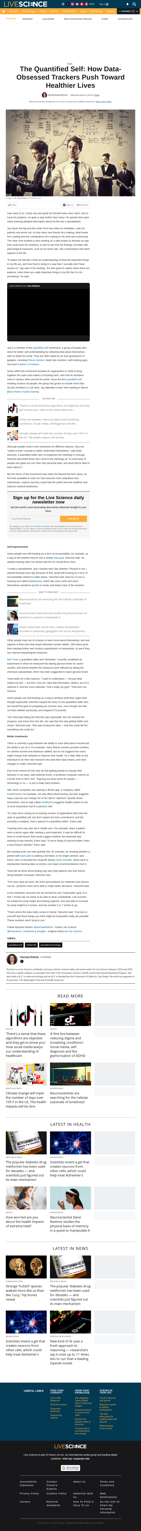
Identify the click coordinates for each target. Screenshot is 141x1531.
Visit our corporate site (75, 1458)
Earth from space (58, 1404)
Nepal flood (27, 19)
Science (55, 11)
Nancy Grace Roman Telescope (78, 19)
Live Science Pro (125, 19)
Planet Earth (69, 11)
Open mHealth (64, 860)
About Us (79, 1481)
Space (83, 11)
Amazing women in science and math (83, 1412)
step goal (59, 557)
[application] (48, 312)
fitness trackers (36, 360)
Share (14, 205)
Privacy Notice (16, 529)
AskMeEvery (35, 581)
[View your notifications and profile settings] (127, 4)
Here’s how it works (104, 102)
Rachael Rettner (59, 94)
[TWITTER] (22, 961)
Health (42, 11)
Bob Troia (12, 659)
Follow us (69, 205)
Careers (25, 1501)
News (96, 95)
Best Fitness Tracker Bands (23, 391)
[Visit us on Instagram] (72, 4)
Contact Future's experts (52, 1485)
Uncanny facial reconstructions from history (82, 1431)
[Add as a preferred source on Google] (70, 1468)
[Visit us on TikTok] (86, 4)
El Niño (105, 19)
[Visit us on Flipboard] (81, 4)
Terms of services (42, 526)
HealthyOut (47, 802)
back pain (25, 855)
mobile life (31, 945)
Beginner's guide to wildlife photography (108, 1407)
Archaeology (28, 11)
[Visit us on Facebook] (63, 4)
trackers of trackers (28, 364)
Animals (13, 11)
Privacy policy (29, 1493)
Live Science (75, 931)
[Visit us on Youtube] (77, 4)
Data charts (22, 198)
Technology (96, 11)
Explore (111, 11)
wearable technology (50, 945)
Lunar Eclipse (48, 19)
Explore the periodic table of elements (82, 1421)
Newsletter (84, 205)
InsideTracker (14, 794)
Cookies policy (57, 1493)
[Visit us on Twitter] (67, 4)
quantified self (40, 347)
